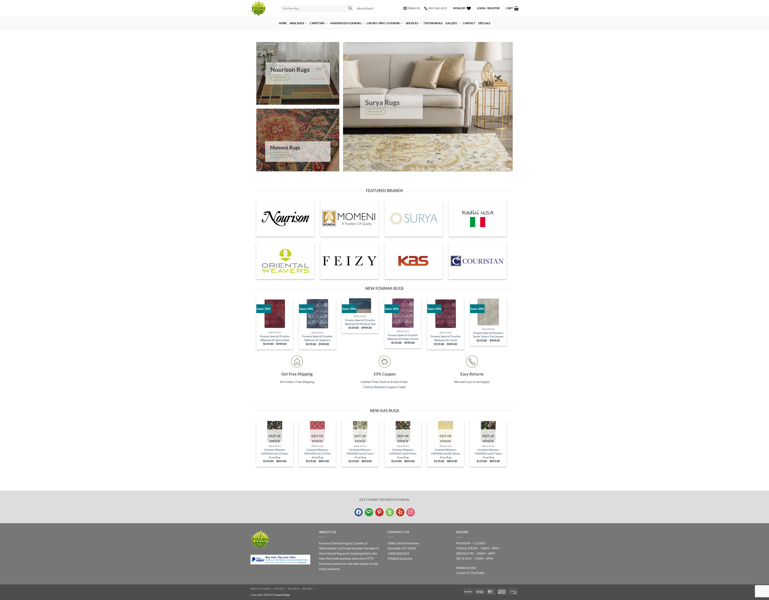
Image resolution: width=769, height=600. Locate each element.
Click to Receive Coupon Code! (384, 387)
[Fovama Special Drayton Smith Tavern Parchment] (488, 312)
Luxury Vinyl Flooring (383, 23)
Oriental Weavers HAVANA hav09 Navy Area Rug (403, 453)
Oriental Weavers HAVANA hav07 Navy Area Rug (488, 453)
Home (283, 23)
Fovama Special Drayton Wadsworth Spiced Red (275, 338)
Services (412, 23)
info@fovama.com (400, 558)
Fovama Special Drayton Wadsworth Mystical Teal (360, 322)
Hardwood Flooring (345, 23)
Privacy (307, 588)
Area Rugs (297, 23)
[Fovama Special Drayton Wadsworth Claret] (446, 313)
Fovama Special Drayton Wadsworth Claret (446, 338)
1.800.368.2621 (398, 553)
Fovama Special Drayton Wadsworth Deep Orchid (402, 337)
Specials (484, 23)
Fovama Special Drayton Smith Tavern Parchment (488, 334)
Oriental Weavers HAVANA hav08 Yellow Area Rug (445, 453)
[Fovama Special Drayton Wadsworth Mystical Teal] (360, 305)
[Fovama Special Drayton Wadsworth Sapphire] (317, 313)
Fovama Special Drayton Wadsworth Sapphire (317, 338)
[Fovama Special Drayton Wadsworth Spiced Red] (275, 313)
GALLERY (451, 23)
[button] (488, 8)
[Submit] (350, 8)
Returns (293, 588)
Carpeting (317, 23)
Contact (469, 23)
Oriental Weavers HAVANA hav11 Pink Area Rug (317, 453)
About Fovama (260, 588)
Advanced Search (365, 8)
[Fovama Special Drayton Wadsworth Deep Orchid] (403, 313)
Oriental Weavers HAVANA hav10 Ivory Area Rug (360, 453)
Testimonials (433, 23)
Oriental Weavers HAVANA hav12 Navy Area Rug (274, 453)
